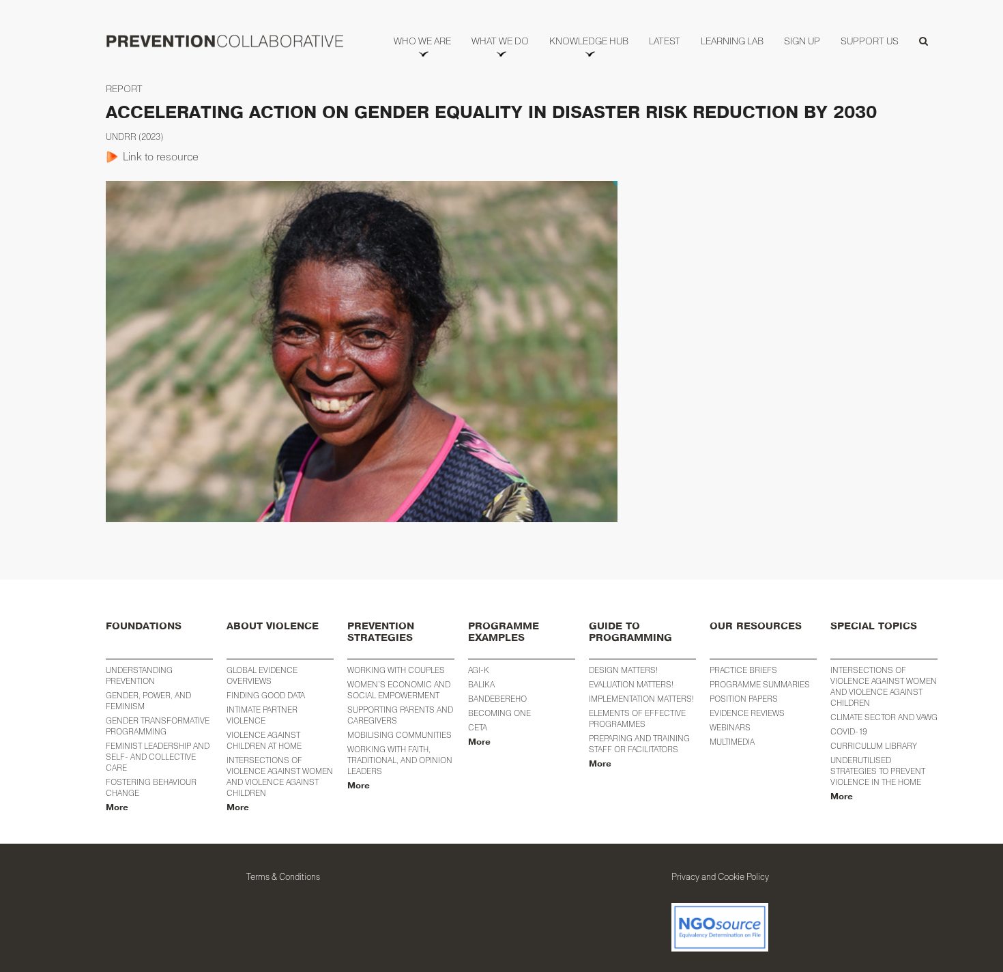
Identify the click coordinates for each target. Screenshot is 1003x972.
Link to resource (161, 156)
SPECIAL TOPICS (873, 626)
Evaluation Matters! (631, 684)
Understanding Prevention (139, 675)
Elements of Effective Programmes (637, 718)
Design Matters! (623, 670)
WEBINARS (730, 727)
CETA (477, 727)
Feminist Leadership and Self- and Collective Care (157, 757)
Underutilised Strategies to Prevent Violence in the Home (877, 771)
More (117, 807)
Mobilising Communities (399, 735)
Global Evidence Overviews (262, 675)
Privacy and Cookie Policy (720, 876)
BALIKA (481, 684)
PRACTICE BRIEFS (743, 670)
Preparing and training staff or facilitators (639, 743)
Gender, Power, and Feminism (148, 700)
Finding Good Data (266, 695)
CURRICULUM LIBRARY (873, 746)
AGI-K (478, 670)
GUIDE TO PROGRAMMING (630, 632)
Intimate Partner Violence (262, 715)
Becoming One (499, 713)
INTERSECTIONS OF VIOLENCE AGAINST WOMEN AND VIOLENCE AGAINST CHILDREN (883, 686)
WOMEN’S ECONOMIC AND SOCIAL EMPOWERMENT (398, 689)
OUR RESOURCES (756, 626)
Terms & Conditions (283, 876)
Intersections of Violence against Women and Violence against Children (280, 776)
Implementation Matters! (641, 699)
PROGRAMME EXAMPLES (503, 632)
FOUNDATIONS (143, 626)
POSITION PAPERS (744, 699)
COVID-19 (848, 731)
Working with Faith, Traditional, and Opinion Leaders (399, 760)
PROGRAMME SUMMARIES (760, 684)
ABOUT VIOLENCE (273, 626)
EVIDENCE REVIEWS (747, 713)
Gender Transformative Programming (157, 726)
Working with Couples (396, 670)
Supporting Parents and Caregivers (400, 715)
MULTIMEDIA (732, 742)
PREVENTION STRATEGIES (380, 632)
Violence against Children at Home (264, 740)
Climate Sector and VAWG (883, 717)
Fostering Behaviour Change (151, 787)
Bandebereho (497, 699)
